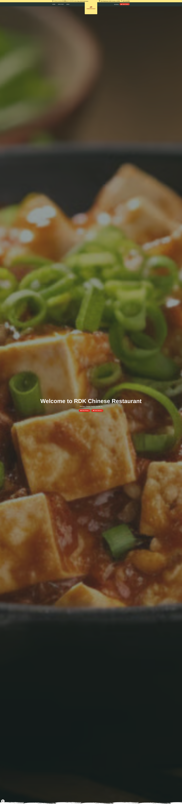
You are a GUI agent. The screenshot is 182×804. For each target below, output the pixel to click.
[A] (3, 801)
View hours (82, 1)
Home (53, 4)
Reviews (116, 4)
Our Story (61, 4)
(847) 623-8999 (126, 1)
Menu (67, 4)
